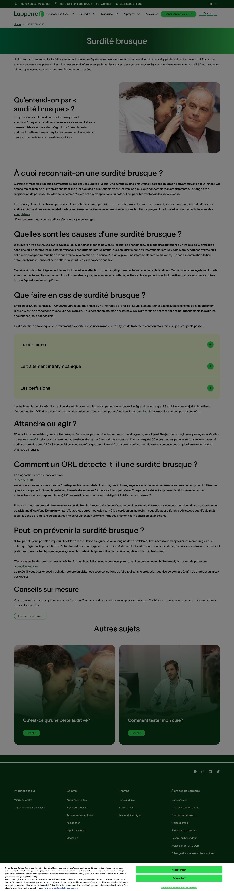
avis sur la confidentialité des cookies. (61, 888)
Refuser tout (179, 878)
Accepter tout (179, 870)
